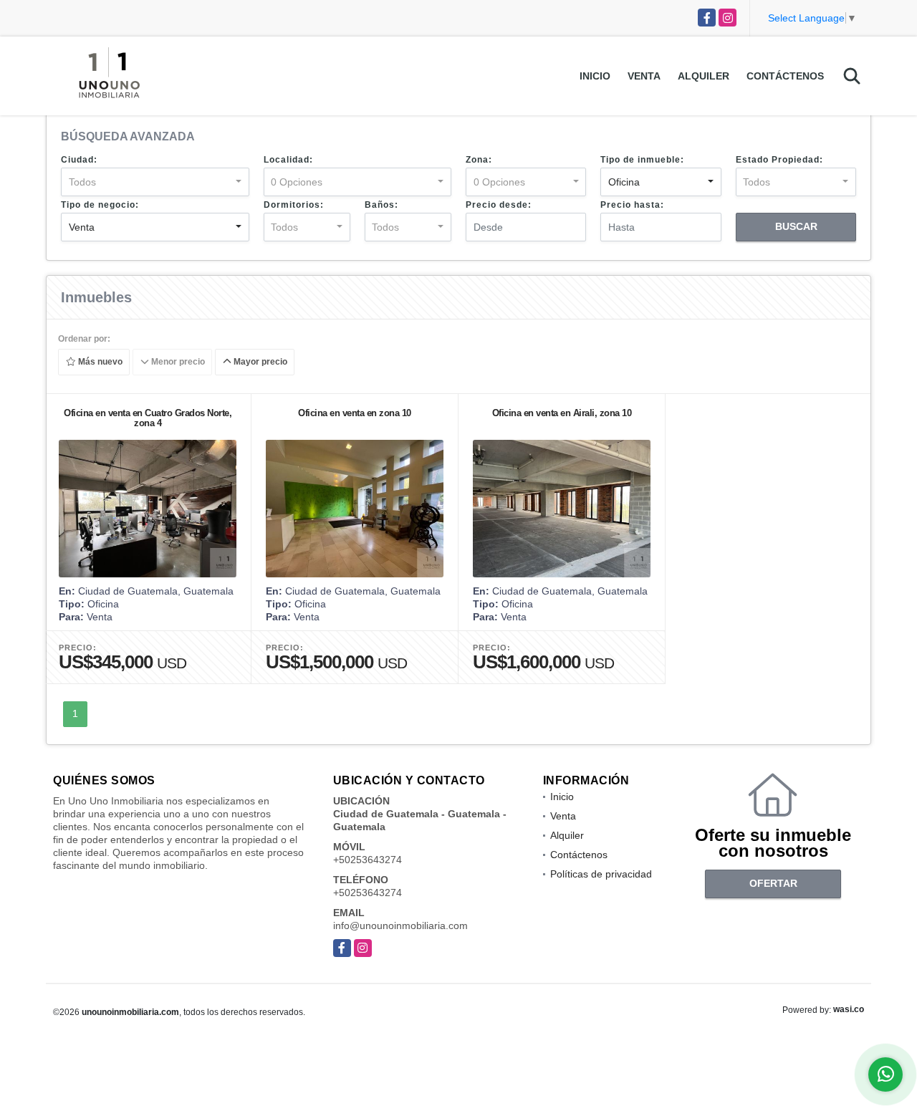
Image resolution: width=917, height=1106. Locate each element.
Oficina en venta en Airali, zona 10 (562, 413)
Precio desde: (499, 205)
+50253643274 (367, 859)
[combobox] (155, 182)
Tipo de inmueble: (642, 160)
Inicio (595, 76)
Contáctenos (785, 76)
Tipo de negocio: (100, 205)
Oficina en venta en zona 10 (354, 413)
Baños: (381, 205)
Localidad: (288, 160)
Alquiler (703, 76)
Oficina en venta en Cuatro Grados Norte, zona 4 (147, 418)
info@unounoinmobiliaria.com (400, 925)
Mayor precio (259, 362)
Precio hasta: (632, 205)
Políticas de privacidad (601, 874)
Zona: (479, 160)
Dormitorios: (294, 205)
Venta (644, 76)
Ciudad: (79, 160)
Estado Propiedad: (779, 160)
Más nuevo (99, 362)
